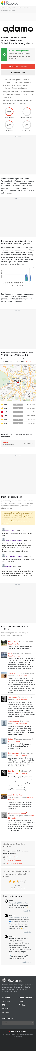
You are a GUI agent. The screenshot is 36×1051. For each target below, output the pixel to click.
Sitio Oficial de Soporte (14, 863)
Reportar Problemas (19, 67)
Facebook (22, 1005)
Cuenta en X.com (12, 857)
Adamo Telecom (23, 8)
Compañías (11, 8)
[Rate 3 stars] (18, 881)
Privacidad (5, 1009)
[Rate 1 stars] (10, 881)
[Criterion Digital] (18, 1031)
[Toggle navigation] (33, 3)
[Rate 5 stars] (25, 881)
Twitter (21, 1001)
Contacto (5, 1012)
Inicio (3, 8)
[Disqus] (18, 551)
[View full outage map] (18, 382)
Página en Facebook (13, 860)
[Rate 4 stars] (22, 881)
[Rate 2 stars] (14, 881)
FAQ (3, 1005)
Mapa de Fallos (19, 73)
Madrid (28, 361)
